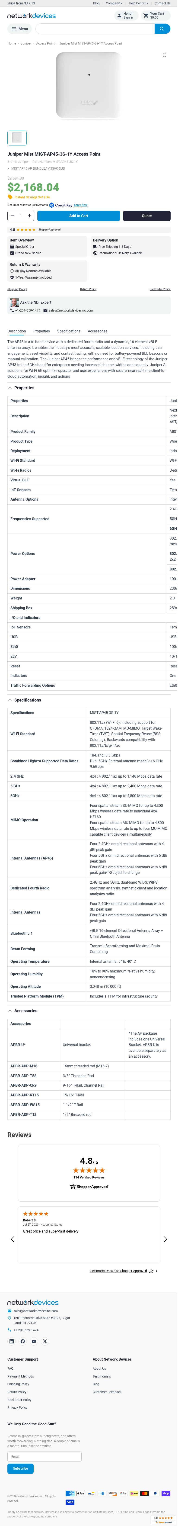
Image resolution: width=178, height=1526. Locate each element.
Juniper (26, 43)
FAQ (10, 1368)
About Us (97, 1368)
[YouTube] (34, 1341)
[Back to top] (10, 387)
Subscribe (20, 1468)
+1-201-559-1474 (27, 310)
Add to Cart (77, 216)
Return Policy (86, 289)
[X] (45, 1341)
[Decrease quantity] (12, 216)
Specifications (68, 331)
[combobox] (101, 29)
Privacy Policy (17, 1407)
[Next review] (162, 1239)
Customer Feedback (105, 1392)
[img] (87, 1170)
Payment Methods (20, 1376)
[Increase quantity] (29, 216)
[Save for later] (161, 55)
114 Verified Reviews (87, 1177)
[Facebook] (23, 1341)
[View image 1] (17, 138)
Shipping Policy (17, 289)
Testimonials (100, 1376)
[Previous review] (12, 1239)
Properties (41, 331)
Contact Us (159, 3)
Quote (144, 216)
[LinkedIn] (11, 1341)
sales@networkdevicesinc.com (71, 310)
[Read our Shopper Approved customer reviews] (160, 1520)
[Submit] (159, 29)
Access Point (45, 43)
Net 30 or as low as (47, 205)
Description (16, 331)
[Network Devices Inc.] (57, 15)
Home (11, 43)
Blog (96, 3)
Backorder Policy (156, 289)
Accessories (97, 331)
